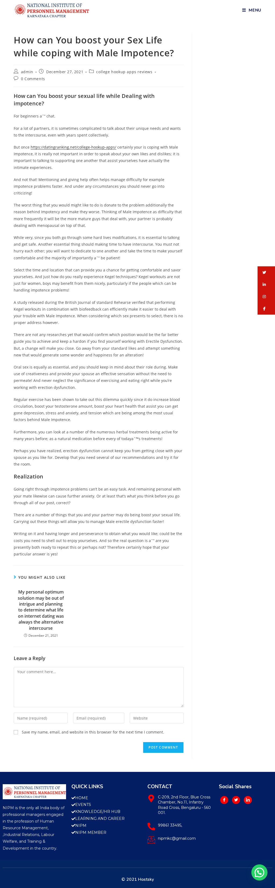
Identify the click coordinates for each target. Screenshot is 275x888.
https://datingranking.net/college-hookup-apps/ (73, 147)
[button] (266, 272)
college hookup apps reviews (124, 71)
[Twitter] (236, 800)
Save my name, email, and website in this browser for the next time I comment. (93, 732)
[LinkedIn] (248, 800)
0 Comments (33, 78)
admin (27, 71)
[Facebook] (224, 800)
